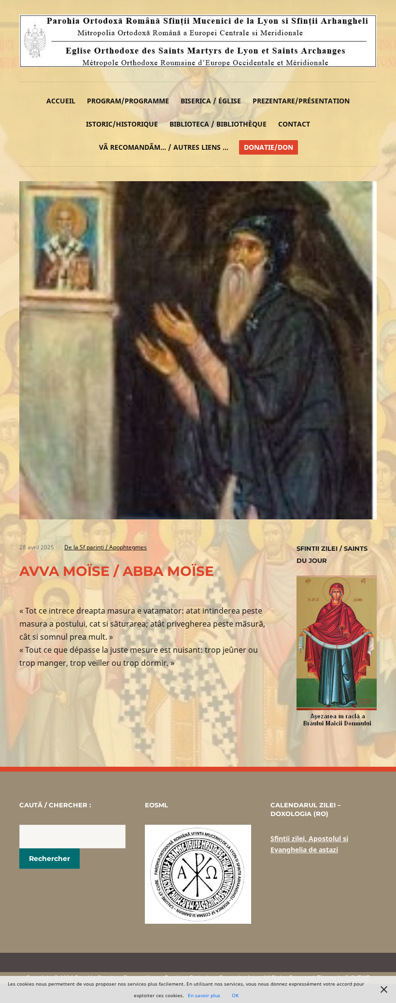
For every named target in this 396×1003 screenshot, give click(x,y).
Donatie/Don (268, 147)
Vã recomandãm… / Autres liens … (163, 147)
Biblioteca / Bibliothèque (218, 124)
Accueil (60, 100)
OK (235, 995)
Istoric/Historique (122, 124)
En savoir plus (204, 995)
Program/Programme (128, 100)
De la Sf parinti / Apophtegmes (105, 547)
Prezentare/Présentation (301, 100)
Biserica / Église (211, 100)
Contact (294, 124)
